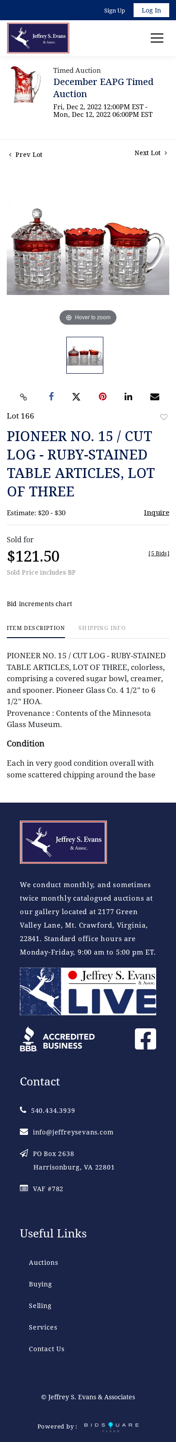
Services (43, 1327)
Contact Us (47, 1348)
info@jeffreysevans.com (73, 1132)
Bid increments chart (39, 603)
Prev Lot (28, 154)
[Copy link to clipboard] (24, 397)
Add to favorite (163, 417)
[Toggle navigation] (157, 38)
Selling (40, 1305)
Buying (40, 1284)
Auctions (43, 1262)
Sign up (114, 10)
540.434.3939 (53, 1110)
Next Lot (148, 152)
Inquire (156, 512)
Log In (151, 10)
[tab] (36, 631)
